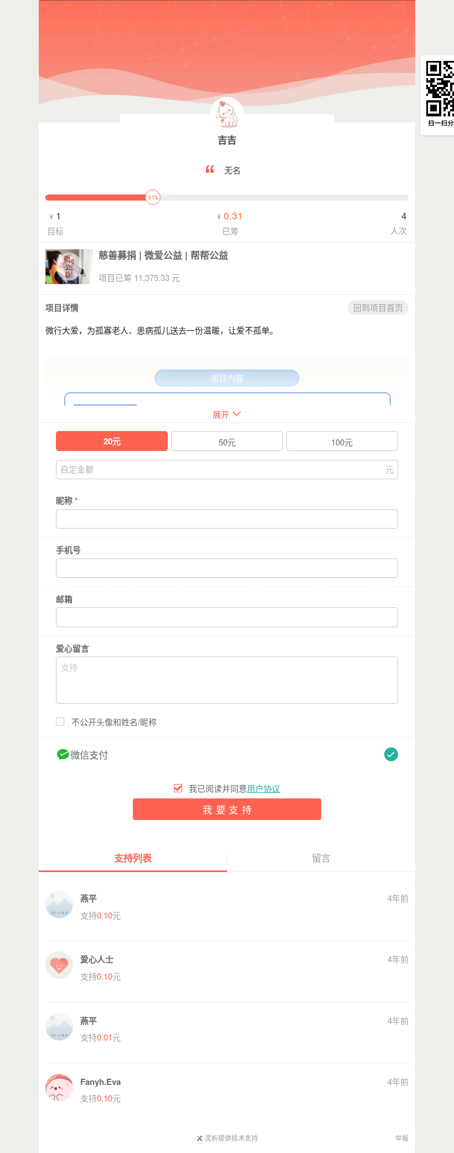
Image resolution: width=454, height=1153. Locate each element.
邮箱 (64, 599)
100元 (342, 442)
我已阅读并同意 (234, 788)
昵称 (67, 500)
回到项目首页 (378, 307)
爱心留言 (72, 648)
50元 (227, 442)
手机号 (68, 550)
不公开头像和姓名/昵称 (114, 722)
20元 (112, 441)
